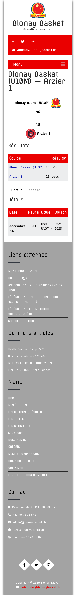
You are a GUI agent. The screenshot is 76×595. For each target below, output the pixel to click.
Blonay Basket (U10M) (26, 167)
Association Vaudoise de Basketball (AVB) (36, 288)
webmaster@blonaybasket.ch (39, 587)
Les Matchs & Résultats (26, 412)
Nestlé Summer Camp (25, 454)
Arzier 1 (15, 176)
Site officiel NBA (21, 321)
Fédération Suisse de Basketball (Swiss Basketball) (34, 299)
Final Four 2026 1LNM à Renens (29, 370)
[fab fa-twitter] (22, 41)
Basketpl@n (18, 278)
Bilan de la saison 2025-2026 (27, 356)
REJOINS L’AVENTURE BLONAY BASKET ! (33, 363)
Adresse (33, 190)
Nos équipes (17, 405)
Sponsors (15, 433)
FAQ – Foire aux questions (28, 475)
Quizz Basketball (21, 461)
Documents (17, 440)
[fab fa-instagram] (33, 41)
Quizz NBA (15, 468)
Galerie (14, 447)
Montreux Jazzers (22, 271)
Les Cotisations (20, 426)
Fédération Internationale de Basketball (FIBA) (32, 311)
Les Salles (16, 419)
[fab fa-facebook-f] (13, 41)
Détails (16, 190)
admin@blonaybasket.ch (37, 50)
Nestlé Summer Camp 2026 (26, 349)
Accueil (14, 398)
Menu (18, 64)
